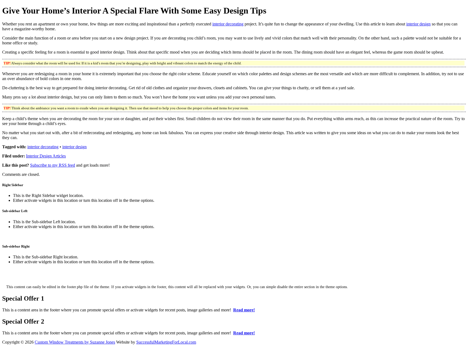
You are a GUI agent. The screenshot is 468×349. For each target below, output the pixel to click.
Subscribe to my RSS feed (52, 165)
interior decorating (227, 24)
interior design (418, 24)
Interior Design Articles (46, 156)
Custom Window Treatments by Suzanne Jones (75, 342)
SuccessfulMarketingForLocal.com (166, 342)
